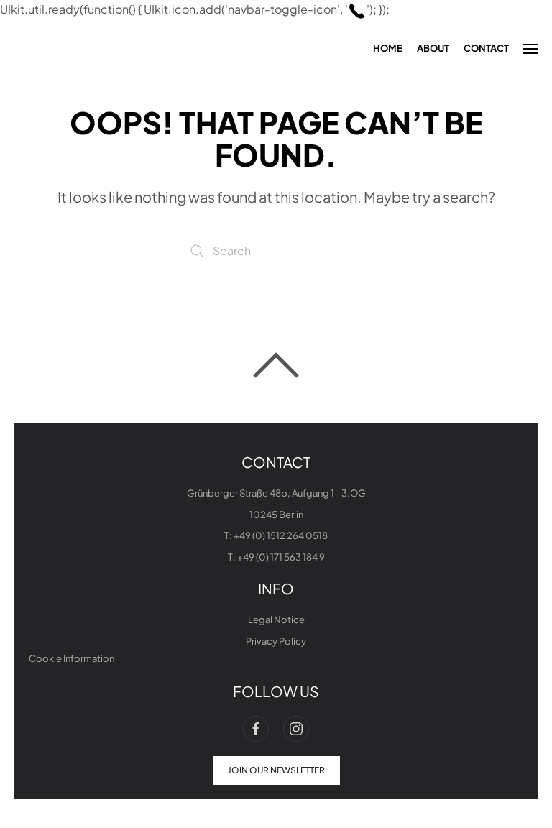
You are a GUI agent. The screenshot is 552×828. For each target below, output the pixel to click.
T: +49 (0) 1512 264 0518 (276, 535)
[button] (530, 49)
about (433, 48)
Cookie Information (71, 658)
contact (486, 48)
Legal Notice (276, 619)
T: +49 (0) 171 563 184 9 (276, 557)
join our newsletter (276, 770)
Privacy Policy (276, 641)
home (387, 48)
